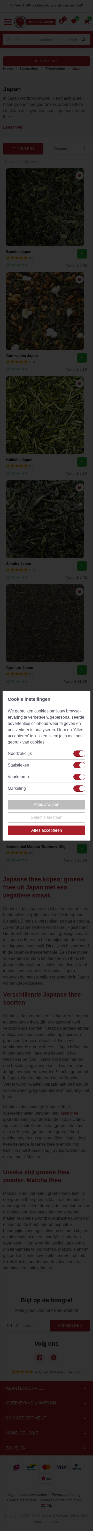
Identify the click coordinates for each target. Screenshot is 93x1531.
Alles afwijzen (46, 804)
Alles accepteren (46, 830)
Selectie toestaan (47, 817)
